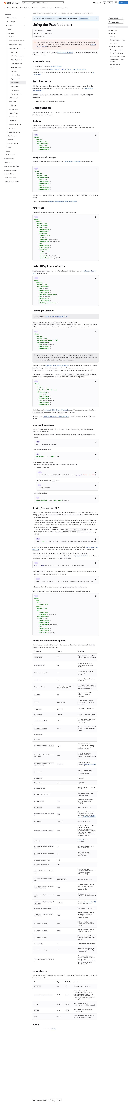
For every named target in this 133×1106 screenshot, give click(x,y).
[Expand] (25, 14)
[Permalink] (52, 61)
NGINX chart (12, 105)
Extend (30, 8)
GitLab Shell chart (16, 67)
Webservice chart (16, 94)
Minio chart (12, 101)
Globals (11, 37)
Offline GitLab (8, 162)
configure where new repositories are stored (62, 202)
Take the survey (83, 18)
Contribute (58, 8)
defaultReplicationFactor (115, 46)
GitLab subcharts (14, 48)
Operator (9, 147)
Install (36, 8)
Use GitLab (7, 8)
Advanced (12, 128)
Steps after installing (10, 170)
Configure (11, 33)
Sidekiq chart (15, 86)
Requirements (8, 14)
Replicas (112, 37)
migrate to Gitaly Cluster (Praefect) (56, 365)
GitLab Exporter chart (17, 56)
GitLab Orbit (23, 8)
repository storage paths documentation (56, 416)
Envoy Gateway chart (15, 44)
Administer (43, 8)
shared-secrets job (15, 124)
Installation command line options (117, 60)
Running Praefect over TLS (118, 56)
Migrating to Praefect (116, 50)
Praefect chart (15, 82)
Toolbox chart (15, 90)
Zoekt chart (12, 120)
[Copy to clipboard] (95, 134)
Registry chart (13, 113)
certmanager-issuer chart (16, 41)
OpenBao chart (13, 109)
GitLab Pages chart (16, 60)
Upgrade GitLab (9, 174)
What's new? (97, 3)
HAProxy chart (13, 98)
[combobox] (104, 2)
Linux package (10, 21)
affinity (112, 68)
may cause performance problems (87, 815)
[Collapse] (25, 18)
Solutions (65, 8)
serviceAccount (115, 64)
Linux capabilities (89, 764)
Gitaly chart (14, 52)
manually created (55, 66)
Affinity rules (81, 840)
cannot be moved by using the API (56, 316)
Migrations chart (15, 79)
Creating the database (117, 53)
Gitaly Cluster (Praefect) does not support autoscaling (68, 69)
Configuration (112, 33)
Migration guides (13, 136)
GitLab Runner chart (16, 63)
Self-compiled (10, 155)
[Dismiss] (96, 18)
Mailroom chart (15, 75)
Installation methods (10, 18)
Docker (8, 151)
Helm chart (9, 25)
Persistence (113, 43)
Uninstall (10, 139)
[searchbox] (43, 2)
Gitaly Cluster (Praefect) (65, 52)
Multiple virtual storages (117, 40)
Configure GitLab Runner (11, 181)
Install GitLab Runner (10, 178)
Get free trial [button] (123, 3)
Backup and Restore (14, 132)
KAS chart (14, 71)
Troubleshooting (13, 143)
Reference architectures (11, 166)
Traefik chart (13, 117)
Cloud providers (9, 158)
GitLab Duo (15, 8)
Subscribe (50, 8)
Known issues (112, 27)
